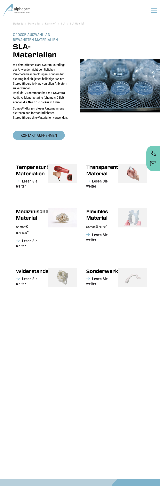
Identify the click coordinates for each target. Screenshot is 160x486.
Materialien (34, 23)
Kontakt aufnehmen (39, 135)
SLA (63, 23)
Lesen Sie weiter (26, 184)
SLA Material (77, 23)
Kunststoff (50, 23)
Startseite (18, 23)
